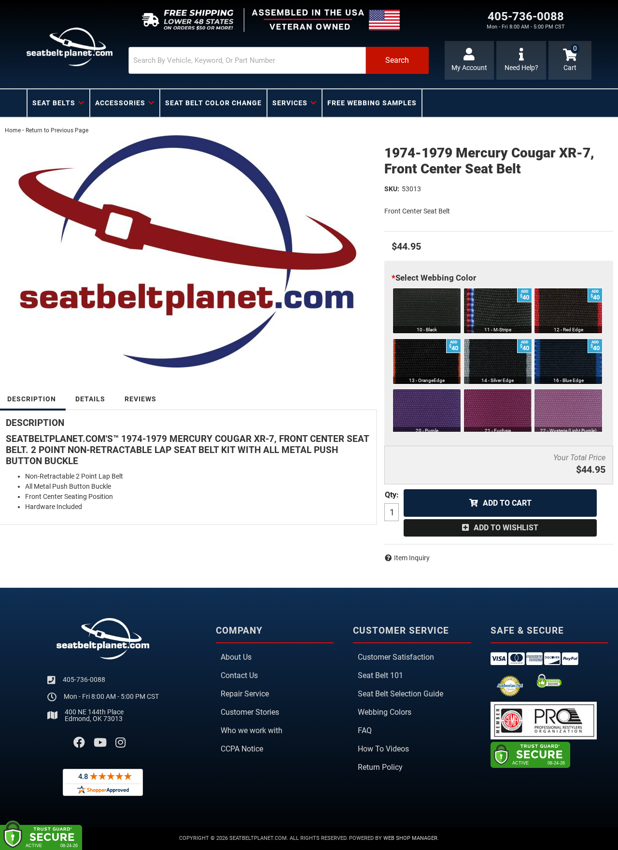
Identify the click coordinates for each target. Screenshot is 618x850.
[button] (278, 60)
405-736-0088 (84, 679)
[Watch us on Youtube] (100, 743)
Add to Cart (507, 503)
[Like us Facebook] (79, 743)
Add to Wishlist (506, 527)
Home (13, 130)
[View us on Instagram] (120, 743)
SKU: (391, 189)
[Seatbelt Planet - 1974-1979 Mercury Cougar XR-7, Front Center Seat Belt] (187, 251)
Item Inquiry (412, 558)
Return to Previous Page (57, 130)
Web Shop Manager (410, 838)
